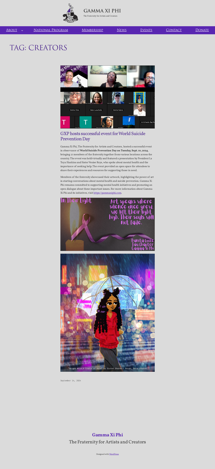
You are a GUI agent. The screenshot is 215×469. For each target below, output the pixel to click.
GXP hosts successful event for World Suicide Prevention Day (102, 136)
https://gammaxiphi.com (107, 193)
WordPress (114, 454)
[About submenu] (22, 30)
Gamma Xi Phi (102, 11)
